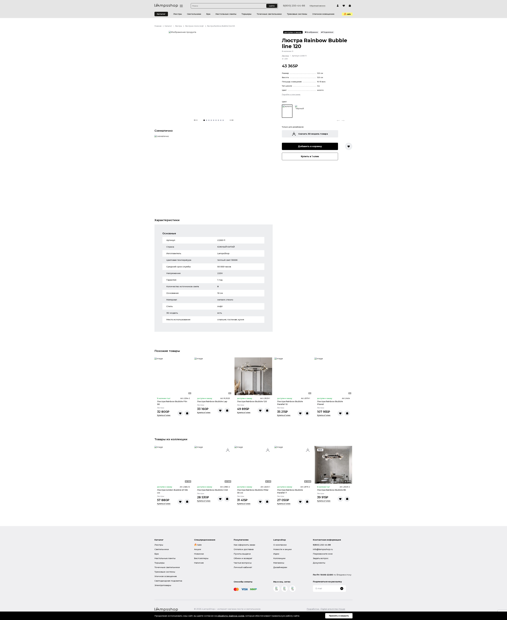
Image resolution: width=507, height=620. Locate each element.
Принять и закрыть (339, 616)
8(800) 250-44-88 (294, 5)
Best (320, 450)
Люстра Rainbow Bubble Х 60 (212, 490)
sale (349, 14)
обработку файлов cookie (231, 616)
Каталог (161, 14)
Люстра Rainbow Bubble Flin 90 (172, 402)
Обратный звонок (317, 6)
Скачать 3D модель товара (313, 134)
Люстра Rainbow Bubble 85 (331, 490)
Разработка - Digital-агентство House (326, 609)
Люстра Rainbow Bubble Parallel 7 (290, 491)
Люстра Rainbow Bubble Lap (212, 401)
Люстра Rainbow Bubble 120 (252, 401)
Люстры (178, 26)
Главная (157, 26)
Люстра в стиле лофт (194, 26)
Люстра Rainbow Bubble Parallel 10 (290, 402)
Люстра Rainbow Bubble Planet (330, 402)
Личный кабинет (243, 567)
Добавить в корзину (310, 146)
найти (272, 6)
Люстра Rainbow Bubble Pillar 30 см (253, 491)
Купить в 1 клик (310, 156)
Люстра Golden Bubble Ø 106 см (172, 491)
